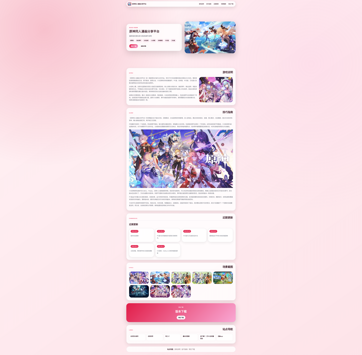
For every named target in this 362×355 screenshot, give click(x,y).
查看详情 (143, 46)
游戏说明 (201, 4)
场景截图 (223, 4)
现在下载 (230, 4)
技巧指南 (208, 4)
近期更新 (216, 4)
